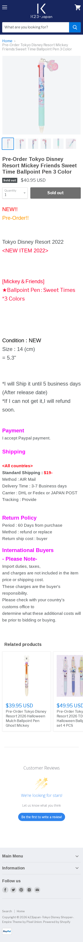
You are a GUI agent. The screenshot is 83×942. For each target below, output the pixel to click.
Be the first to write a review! (41, 817)
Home (7, 41)
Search (7, 911)
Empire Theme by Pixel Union (22, 922)
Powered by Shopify (56, 922)
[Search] (75, 27)
